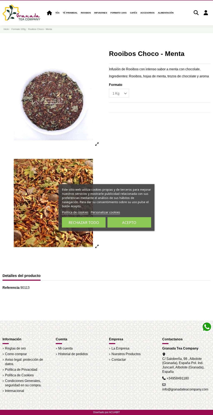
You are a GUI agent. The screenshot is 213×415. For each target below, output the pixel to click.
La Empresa (120, 348)
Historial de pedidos (73, 354)
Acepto (129, 222)
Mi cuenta (65, 348)
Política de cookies (75, 212)
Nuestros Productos (126, 354)
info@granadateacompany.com (185, 389)
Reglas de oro (15, 348)
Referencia (11, 287)
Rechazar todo (84, 222)
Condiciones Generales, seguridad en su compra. (23, 383)
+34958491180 (178, 378)
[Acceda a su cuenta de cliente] (206, 13)
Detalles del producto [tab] (21, 276)
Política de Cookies (19, 375)
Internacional (14, 391)
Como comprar (16, 354)
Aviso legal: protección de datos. (24, 362)
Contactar (118, 359)
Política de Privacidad (21, 369)
